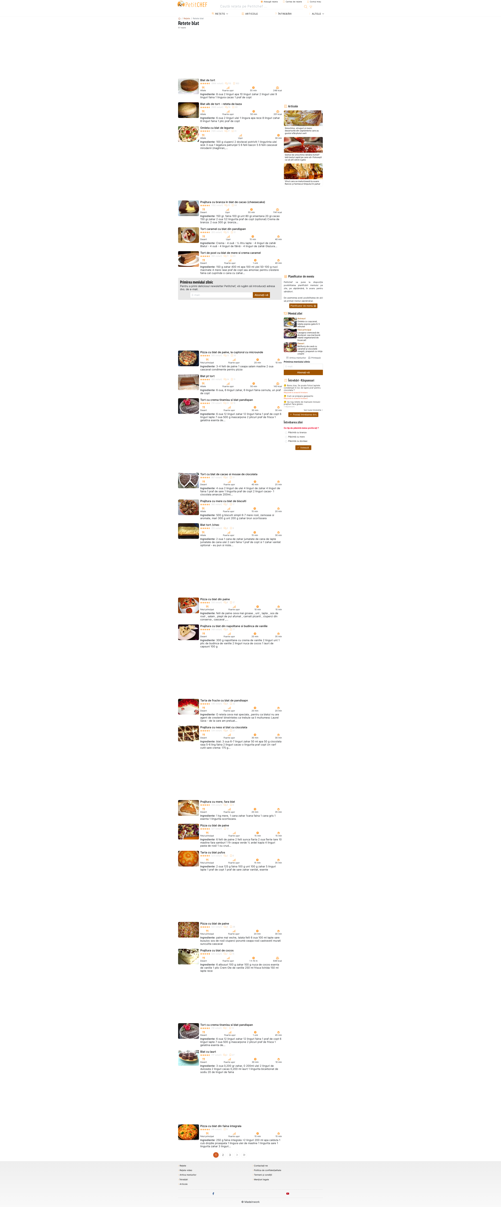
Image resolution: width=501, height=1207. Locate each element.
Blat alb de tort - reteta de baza (221, 104)
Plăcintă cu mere (296, 436)
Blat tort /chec (209, 524)
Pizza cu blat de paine (214, 825)
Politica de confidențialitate (267, 1170)
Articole (251, 13)
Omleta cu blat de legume (217, 127)
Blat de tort (207, 80)
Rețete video (186, 1170)
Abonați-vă (261, 295)
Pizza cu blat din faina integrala (220, 1126)
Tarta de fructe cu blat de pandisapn (224, 700)
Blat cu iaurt (208, 1051)
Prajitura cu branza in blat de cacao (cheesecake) (232, 202)
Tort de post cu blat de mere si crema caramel (230, 252)
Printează (316, 357)
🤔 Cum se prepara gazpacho (298, 396)
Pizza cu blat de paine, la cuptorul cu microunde (231, 352)
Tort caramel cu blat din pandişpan (223, 229)
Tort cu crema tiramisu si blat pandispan (226, 399)
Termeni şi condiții (263, 1175)
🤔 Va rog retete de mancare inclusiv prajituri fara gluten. (302, 403)
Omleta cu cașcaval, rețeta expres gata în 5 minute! (308, 324)
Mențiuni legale (261, 1179)
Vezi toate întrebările (312, 410)
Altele (316, 13)
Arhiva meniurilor (297, 357)
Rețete (219, 13)
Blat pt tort (207, 376)
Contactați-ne (261, 1165)
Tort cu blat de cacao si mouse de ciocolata (228, 474)
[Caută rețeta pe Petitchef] (305, 6)
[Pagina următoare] (237, 1155)
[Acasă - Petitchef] (179, 18)
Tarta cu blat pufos (212, 852)
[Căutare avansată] (310, 7)
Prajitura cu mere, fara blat (217, 801)
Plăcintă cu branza (297, 432)
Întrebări (284, 13)
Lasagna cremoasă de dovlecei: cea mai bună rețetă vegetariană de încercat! (308, 336)
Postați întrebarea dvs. (304, 414)
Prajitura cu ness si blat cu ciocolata (223, 727)
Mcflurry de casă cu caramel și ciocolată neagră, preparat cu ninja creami (309, 350)
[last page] (244, 1155)
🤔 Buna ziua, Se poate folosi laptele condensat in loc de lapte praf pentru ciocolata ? (302, 387)
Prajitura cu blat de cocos (217, 950)
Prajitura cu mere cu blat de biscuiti (223, 501)
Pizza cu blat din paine (215, 599)
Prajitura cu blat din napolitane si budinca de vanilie (233, 626)
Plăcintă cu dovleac (298, 441)
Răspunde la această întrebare (296, 393)
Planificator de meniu (302, 305)
